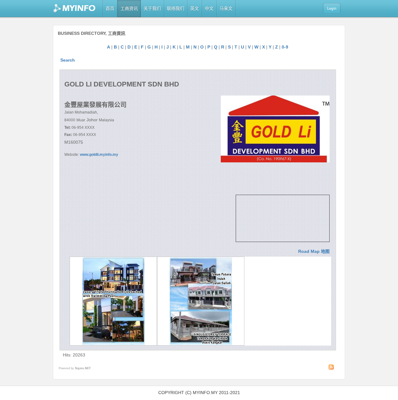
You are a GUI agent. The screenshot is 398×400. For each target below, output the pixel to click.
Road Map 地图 (314, 251)
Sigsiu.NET (83, 368)
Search (67, 60)
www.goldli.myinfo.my (99, 154)
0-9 (285, 46)
